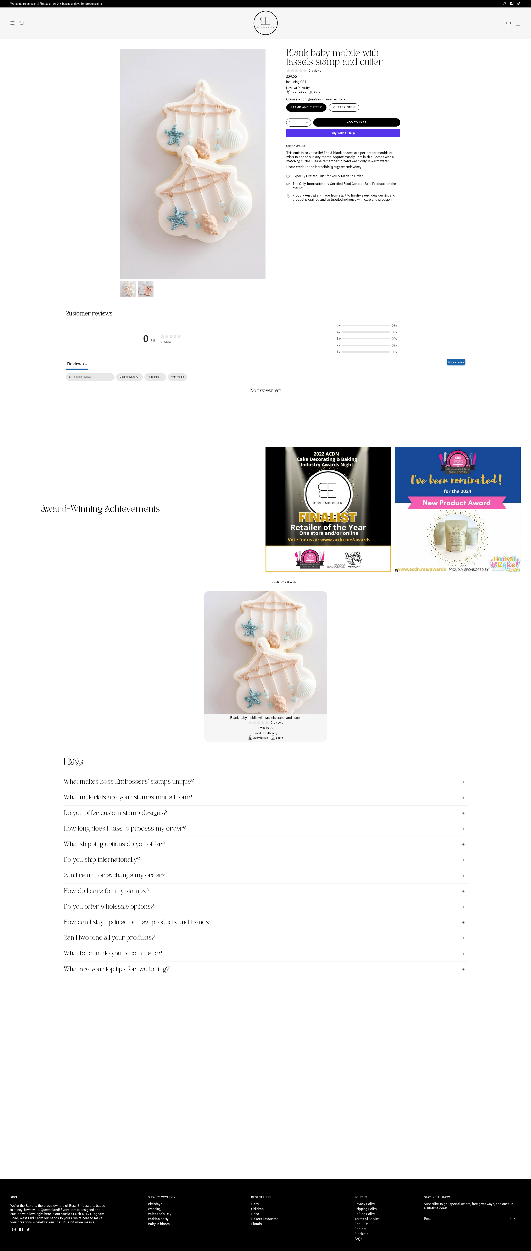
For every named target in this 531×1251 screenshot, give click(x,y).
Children (257, 1209)
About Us (361, 1224)
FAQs (358, 1239)
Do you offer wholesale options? (108, 907)
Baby (255, 1204)
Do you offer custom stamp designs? (115, 813)
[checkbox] (177, 377)
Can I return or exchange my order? (114, 875)
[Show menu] (12, 23)
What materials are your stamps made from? (127, 797)
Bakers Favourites (264, 1219)
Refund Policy (364, 1214)
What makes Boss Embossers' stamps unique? (128, 782)
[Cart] (518, 23)
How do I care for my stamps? (106, 891)
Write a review (456, 362)
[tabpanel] (265, 404)
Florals (256, 1224)
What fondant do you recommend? (112, 953)
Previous (120, 164)
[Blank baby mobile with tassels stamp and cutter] (265, 652)
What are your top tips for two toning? (116, 969)
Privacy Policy (364, 1204)
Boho (255, 1214)
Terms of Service (367, 1219)
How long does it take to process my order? (124, 829)
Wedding (154, 1209)
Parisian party (158, 1219)
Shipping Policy (365, 1209)
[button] (367, 325)
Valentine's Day (159, 1214)
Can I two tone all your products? (109, 938)
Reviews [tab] (76, 364)
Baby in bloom (159, 1224)
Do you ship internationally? (101, 860)
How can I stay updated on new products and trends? (137, 922)
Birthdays (155, 1204)
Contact (360, 1229)
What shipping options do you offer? (114, 844)
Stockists (361, 1234)
